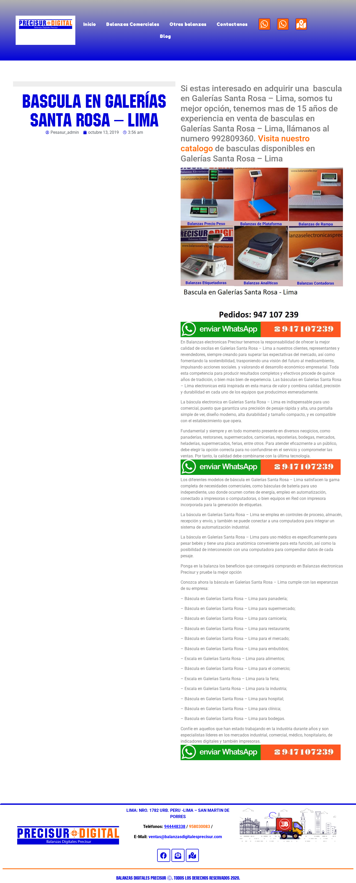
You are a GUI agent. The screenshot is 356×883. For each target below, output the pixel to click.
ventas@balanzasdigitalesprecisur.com (185, 836)
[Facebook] (163, 855)
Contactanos (232, 24)
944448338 (174, 826)
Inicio (89, 24)
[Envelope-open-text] (178, 855)
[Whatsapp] (264, 24)
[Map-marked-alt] (301, 24)
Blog (165, 36)
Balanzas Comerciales (132, 24)
